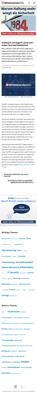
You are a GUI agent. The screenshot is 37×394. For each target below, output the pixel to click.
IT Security (13, 272)
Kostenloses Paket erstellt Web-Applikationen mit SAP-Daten (20, 181)
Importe (16, 335)
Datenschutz (27, 317)
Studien (25, 361)
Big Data (22, 238)
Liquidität (30, 273)
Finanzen (27, 329)
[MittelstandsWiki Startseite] (12, 3)
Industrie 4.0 (23, 334)
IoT (2, 273)
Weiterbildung (13, 295)
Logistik (9, 278)
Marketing (16, 278)
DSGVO (19, 251)
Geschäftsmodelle (24, 262)
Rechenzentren (24, 284)
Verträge (5, 295)
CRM (10, 244)
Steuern (24, 290)
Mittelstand (28, 346)
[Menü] (34, 3)
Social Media (5, 290)
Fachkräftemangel (18, 329)
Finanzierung (8, 262)
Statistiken (16, 362)
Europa (5, 328)
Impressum (24, 391)
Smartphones (7, 362)
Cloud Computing (18, 318)
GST (5, 167)
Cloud (28, 238)
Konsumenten (23, 273)
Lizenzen (4, 278)
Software (12, 290)
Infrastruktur (27, 267)
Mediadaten (31, 391)
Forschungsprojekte (7, 334)
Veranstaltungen (26, 367)
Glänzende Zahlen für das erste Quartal (16, 175)
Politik (16, 356)
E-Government (6, 256)
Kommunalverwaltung (9, 346)
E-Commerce (25, 250)
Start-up (18, 290)
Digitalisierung (9, 250)
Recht (22, 356)
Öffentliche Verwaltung (16, 373)
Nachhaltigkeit (25, 278)
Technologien (31, 290)
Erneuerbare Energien (27, 323)
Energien (14, 256)
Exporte (10, 329)
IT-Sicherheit (8, 340)
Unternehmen (13, 367)
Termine (4, 367)
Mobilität (14, 351)
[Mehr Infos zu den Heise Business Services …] (18, 210)
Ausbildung (23, 312)
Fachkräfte (22, 256)
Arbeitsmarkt (13, 311)
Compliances (5, 244)
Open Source (14, 284)
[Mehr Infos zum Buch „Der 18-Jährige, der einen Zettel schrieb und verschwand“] (18, 21)
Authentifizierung (15, 238)
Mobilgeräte (6, 351)
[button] (29, 3)
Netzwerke (6, 284)
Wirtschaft (6, 373)
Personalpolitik (7, 356)
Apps (3, 312)
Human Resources (10, 267)
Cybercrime (18, 244)
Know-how (18, 340)
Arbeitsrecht (6, 239)
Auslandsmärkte (7, 318)
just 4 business (8, 391)
